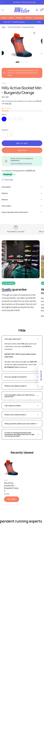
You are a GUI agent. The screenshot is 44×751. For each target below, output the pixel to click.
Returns (5, 199)
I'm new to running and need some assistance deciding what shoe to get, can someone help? (20, 434)
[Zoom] (34, 33)
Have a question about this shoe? (15, 212)
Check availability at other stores (21, 163)
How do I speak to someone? (16, 377)
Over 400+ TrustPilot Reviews (22, 22)
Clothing (28, 18)
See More (12, 499)
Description (6, 187)
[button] (41, 375)
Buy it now (22, 150)
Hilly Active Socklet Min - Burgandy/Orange (11, 487)
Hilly (6, 480)
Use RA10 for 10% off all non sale (22, 2)
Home (3, 27)
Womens (19, 18)
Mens (11, 18)
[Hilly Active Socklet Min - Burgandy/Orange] (11, 467)
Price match (6, 206)
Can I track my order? (13, 405)
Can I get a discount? (13, 339)
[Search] (37, 10)
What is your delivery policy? (16, 386)
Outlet (4, 18)
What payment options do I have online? (20, 423)
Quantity (5, 130)
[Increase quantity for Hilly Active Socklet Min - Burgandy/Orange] (11, 134)
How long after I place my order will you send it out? (20, 396)
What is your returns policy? (15, 414)
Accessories (38, 18)
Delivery (5, 193)
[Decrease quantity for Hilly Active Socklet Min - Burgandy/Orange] (3, 134)
